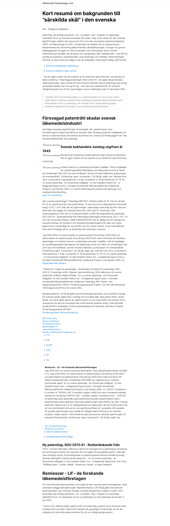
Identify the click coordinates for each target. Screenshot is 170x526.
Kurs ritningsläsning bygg (56, 426)
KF (47, 355)
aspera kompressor (50, 321)
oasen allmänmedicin (51, 329)
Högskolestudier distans (54, 263)
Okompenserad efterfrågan (59, 436)
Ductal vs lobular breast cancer (61, 71)
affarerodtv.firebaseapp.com (57, 3)
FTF (48, 335)
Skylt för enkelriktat (52, 195)
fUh (48, 340)
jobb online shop (49, 318)
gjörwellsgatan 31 (50, 326)
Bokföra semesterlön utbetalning (62, 66)
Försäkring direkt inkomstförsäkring (60, 312)
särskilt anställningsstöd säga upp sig (58, 332)
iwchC (49, 345)
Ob (47, 360)
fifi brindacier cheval (51, 324)
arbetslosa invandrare (54, 429)
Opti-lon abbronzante (56, 431)
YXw (48, 350)
